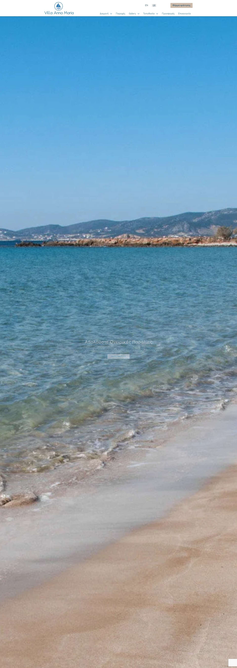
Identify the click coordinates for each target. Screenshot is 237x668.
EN (146, 5)
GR (154, 5)
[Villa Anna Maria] (59, 8)
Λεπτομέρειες (118, 358)
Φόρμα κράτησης (181, 5)
